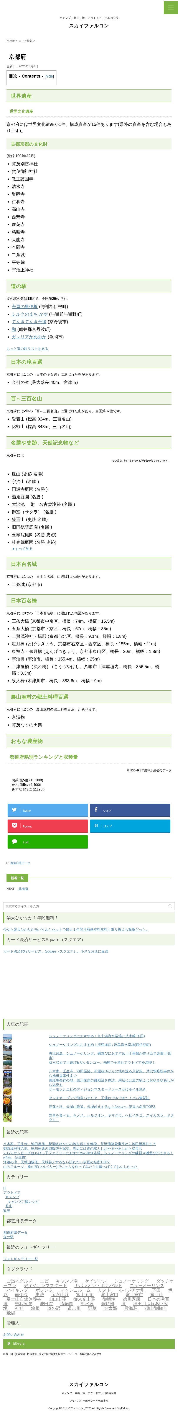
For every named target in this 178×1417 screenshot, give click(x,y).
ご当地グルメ (20, 1281)
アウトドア (12, 1192)
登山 (8, 1206)
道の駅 (8, 1237)
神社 (19, 1308)
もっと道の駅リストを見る (27, 349)
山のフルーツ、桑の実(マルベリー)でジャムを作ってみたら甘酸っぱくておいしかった (70, 1167)
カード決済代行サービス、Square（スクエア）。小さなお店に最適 (55, 951)
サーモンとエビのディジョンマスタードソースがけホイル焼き (97, 1089)
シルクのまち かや (30, 314)
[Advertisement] (89, 986)
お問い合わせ (13, 1334)
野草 (92, 1308)
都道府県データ (20, 863)
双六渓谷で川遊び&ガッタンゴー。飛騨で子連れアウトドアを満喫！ (102, 1062)
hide (49, 76)
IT (4, 1188)
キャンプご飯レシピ (23, 1201)
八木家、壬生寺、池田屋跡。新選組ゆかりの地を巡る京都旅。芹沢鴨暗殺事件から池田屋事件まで (79, 1144)
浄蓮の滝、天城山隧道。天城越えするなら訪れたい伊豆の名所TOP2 (102, 1107)
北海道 (23, 889)
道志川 (74, 1308)
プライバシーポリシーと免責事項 (89, 1400)
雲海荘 (130, 1308)
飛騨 (11, 1312)
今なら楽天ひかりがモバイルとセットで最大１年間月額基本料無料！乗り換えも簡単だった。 (76, 929)
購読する (18, 1344)
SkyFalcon (123, 1408)
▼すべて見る (22, 548)
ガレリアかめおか (29, 336)
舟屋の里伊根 (25, 306)
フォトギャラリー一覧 (20, 1259)
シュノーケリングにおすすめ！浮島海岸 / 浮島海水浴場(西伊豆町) (100, 1045)
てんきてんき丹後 (29, 321)
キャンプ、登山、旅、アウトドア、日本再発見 (89, 1393)
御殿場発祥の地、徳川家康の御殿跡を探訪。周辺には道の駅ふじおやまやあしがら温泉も (72, 1148)
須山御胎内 (155, 1308)
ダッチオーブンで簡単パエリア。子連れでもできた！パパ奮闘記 (99, 1098)
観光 (6, 1210)
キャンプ (12, 1197)
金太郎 (110, 1308)
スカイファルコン (89, 26)
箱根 (35, 1308)
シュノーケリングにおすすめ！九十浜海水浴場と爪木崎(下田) (97, 1036)
